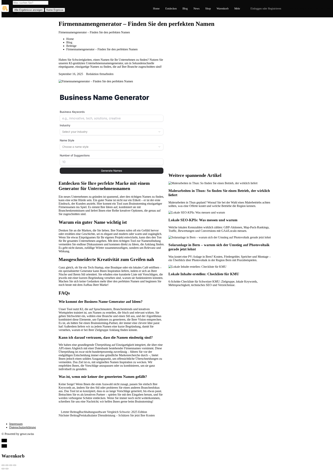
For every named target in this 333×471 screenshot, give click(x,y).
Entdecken (171, 8)
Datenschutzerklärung (22, 427)
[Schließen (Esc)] (3, 465)
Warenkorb (223, 8)
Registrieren (274, 8)
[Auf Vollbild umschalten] (10, 465)
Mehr (237, 8)
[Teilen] (6, 465)
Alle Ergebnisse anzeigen (28, 9)
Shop (208, 8)
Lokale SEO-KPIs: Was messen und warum (202, 220)
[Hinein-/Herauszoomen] (14, 465)
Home (156, 8)
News (196, 8)
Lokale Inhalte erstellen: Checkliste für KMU (203, 274)
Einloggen (256, 8)
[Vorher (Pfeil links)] (3, 468)
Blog (185, 8)
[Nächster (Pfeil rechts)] (6, 468)
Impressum (16, 423)
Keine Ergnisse (54, 9)
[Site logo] (6, 11)
